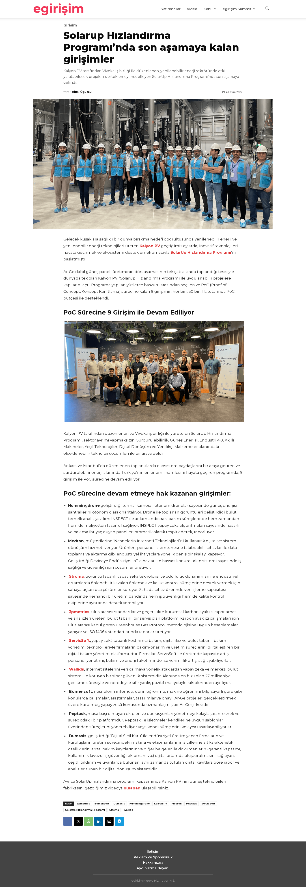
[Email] (109, 821)
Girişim (70, 25)
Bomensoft (102, 803)
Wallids (76, 669)
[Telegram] (119, 821)
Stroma (114, 809)
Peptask (191, 803)
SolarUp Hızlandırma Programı (200, 252)
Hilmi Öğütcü (82, 92)
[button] (267, 9)
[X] (78, 821)
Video (192, 9)
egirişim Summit (237, 9)
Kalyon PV (160, 803)
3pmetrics (79, 612)
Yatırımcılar (171, 9)
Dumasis (119, 803)
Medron (177, 803)
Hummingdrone (139, 803)
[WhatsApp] (88, 821)
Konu (208, 9)
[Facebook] (67, 821)
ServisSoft (79, 640)
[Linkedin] (98, 821)
